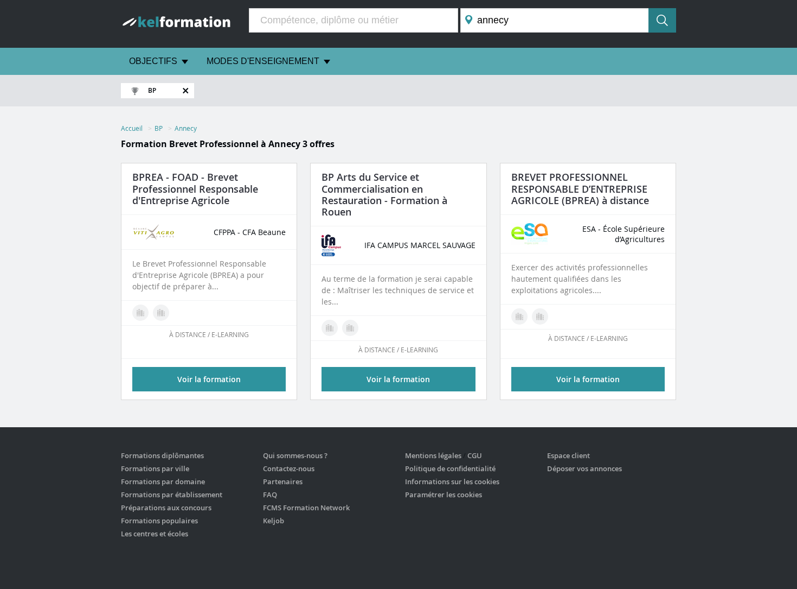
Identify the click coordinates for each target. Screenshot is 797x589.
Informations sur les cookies (452, 481)
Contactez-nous (288, 468)
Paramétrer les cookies (443, 494)
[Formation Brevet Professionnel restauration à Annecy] (330, 328)
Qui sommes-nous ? (295, 455)
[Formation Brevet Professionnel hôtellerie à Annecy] (350, 328)
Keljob (273, 520)
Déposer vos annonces (584, 468)
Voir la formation (209, 379)
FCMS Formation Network (306, 507)
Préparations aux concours (166, 507)
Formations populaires (159, 520)
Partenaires (283, 481)
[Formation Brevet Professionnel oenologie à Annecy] (161, 313)
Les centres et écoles (154, 534)
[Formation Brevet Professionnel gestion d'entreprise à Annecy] (540, 316)
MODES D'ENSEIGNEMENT (263, 61)
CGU (474, 455)
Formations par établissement (171, 494)
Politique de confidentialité (450, 468)
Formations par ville (155, 468)
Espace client (568, 455)
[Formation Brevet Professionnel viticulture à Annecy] (140, 313)
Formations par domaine (163, 481)
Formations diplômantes (162, 455)
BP (159, 128)
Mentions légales (433, 455)
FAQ (270, 494)
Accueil (132, 128)
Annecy (186, 128)
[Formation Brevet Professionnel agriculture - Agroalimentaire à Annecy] (519, 316)
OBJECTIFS (153, 61)
